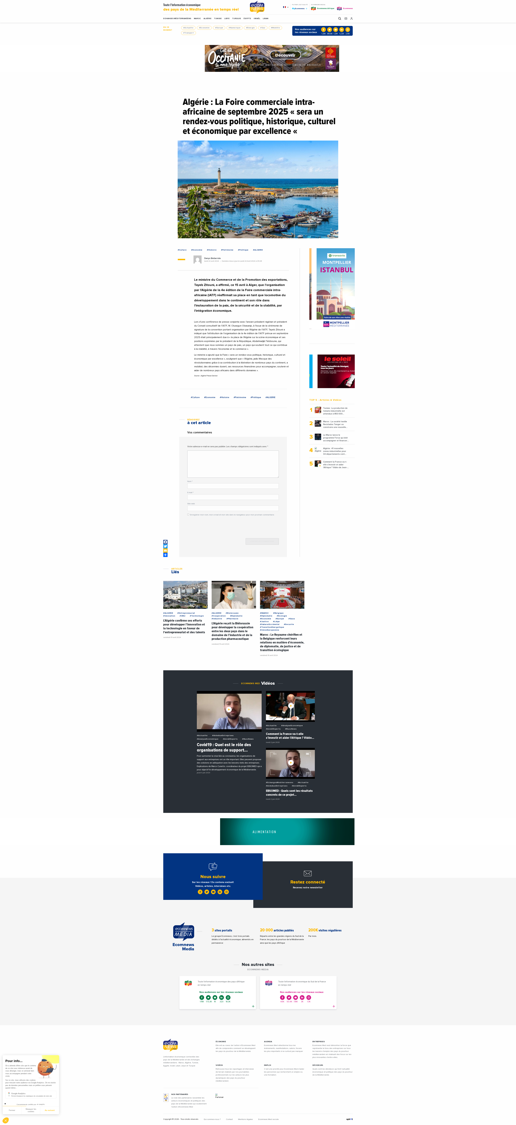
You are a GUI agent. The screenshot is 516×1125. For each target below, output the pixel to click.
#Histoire (211, 250)
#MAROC (264, 613)
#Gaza (292, 619)
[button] (5, 1120)
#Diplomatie (236, 616)
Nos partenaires (179, 1094)
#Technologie (197, 616)
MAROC (197, 18)
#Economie (204, 28)
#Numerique (234, 28)
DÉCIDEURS (317, 1065)
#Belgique (278, 613)
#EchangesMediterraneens (279, 782)
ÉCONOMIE (221, 1042)
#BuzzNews (248, 739)
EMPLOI (267, 1065)
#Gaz (262, 28)
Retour (12, 1111)
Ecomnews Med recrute (268, 1119)
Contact (229, 1119)
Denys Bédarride (212, 258)
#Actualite (188, 28)
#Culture (182, 250)
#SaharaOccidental (270, 624)
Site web (191, 504)
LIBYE (227, 18)
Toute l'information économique (201, 7)
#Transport (188, 33)
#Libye (276, 622)
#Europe (219, 28)
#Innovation (169, 616)
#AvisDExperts (230, 739)
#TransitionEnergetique (272, 627)
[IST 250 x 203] (332, 368)
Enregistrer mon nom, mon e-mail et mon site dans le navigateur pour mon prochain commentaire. (232, 515)
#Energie (250, 28)
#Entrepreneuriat (186, 613)
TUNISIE (218, 18)
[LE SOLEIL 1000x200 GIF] (258, 58)
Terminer (49, 1111)
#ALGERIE (258, 250)
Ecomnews (298, 8)
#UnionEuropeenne (269, 630)
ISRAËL (257, 18)
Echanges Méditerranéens (177, 18)
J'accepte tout (30, 1111)
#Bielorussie (232, 613)
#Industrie (217, 619)
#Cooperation (219, 616)
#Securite (289, 624)
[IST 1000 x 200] (258, 831)
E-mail (190, 492)
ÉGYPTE (247, 18)
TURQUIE (236, 18)
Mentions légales (245, 1119)
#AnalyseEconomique (207, 739)
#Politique (243, 250)
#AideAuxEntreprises (223, 735)
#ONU (182, 616)
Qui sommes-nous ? (212, 1119)
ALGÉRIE (208, 18)
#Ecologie (282, 616)
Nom (190, 481)
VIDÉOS (219, 1065)
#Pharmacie (232, 619)
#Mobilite (275, 28)
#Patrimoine (227, 250)
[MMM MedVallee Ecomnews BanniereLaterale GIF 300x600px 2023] (332, 288)
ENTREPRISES (318, 1042)
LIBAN (265, 18)
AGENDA (268, 1042)
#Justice (264, 622)
